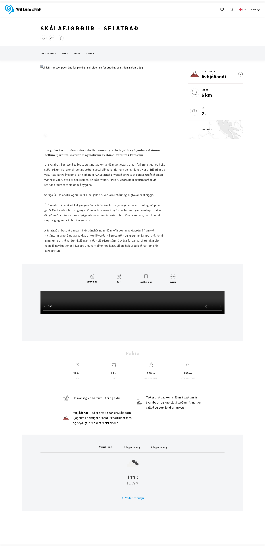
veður (90, 53)
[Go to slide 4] (105, 129)
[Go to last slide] (47, 102)
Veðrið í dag (105, 446)
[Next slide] (156, 102)
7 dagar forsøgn (159, 447)
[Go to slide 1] (93, 129)
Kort (119, 281)
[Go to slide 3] (101, 129)
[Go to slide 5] (109, 129)
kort (65, 53)
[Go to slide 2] (97, 129)
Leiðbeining (146, 281)
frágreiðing (48, 53)
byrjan (173, 281)
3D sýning (92, 281)
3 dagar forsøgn (132, 447)
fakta (77, 53)
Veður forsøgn (134, 498)
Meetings (255, 9)
